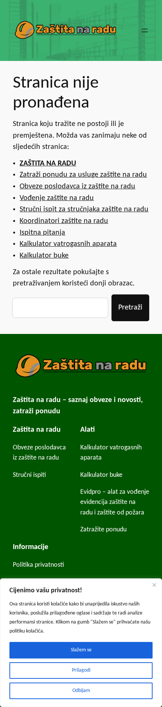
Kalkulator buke (44, 255)
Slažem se (81, 650)
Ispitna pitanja (42, 233)
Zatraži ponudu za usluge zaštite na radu (83, 175)
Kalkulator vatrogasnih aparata (68, 244)
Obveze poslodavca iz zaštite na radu (77, 186)
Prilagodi (81, 670)
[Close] (154, 584)
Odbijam (81, 690)
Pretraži (130, 307)
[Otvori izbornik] (144, 30)
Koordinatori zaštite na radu (64, 221)
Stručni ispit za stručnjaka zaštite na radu (84, 209)
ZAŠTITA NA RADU (48, 163)
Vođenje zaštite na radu (57, 198)
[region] (81, 642)
